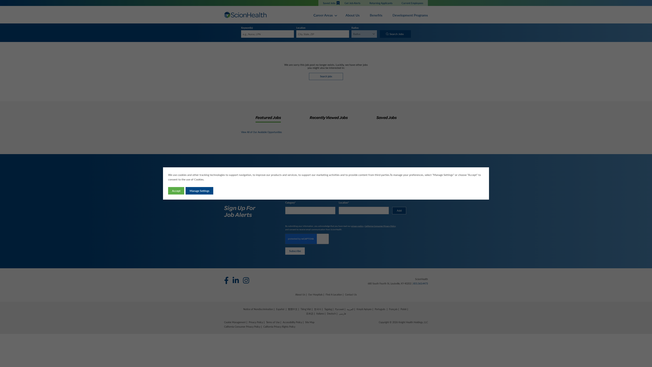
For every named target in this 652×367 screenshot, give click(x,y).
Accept (176, 191)
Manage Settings (199, 191)
